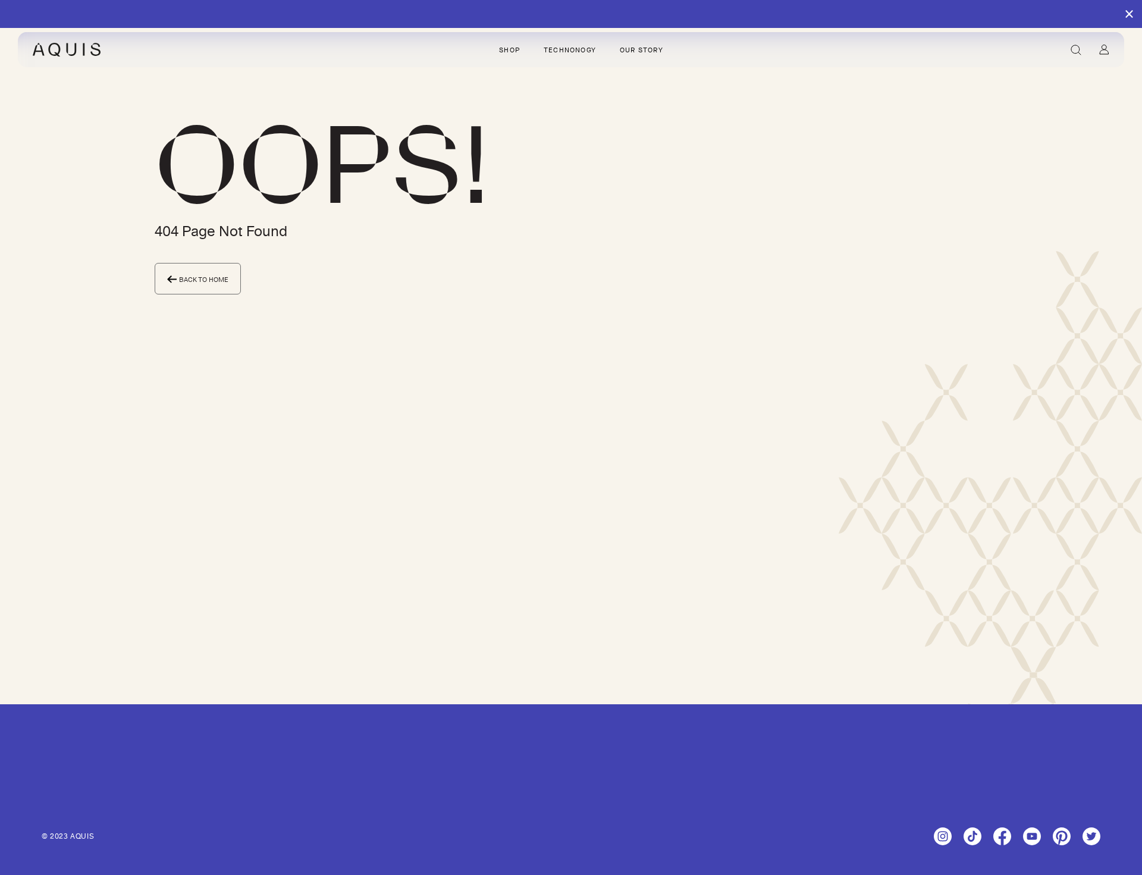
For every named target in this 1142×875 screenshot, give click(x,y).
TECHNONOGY (570, 50)
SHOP (509, 50)
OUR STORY (641, 50)
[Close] (1129, 14)
